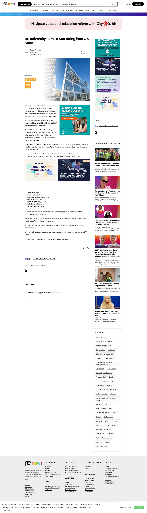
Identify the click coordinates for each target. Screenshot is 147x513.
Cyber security (112, 369)
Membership (89, 490)
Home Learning (108, 381)
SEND (107, 421)
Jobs (87, 10)
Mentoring (99, 404)
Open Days (108, 474)
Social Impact (49, 476)
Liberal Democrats (110, 390)
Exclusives (44, 10)
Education (48, 466)
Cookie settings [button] (125, 507)
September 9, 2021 (36, 54)
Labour (98, 390)
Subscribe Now (111, 10)
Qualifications (108, 417)
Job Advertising (70, 488)
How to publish (89, 478)
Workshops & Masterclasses (109, 483)
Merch (101, 10)
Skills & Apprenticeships (52, 474)
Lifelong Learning (101, 394)
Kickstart (110, 385)
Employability (49, 470)
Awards (107, 466)
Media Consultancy (71, 490)
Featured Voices (70, 468)
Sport (107, 425)
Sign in (128, 4)
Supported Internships (103, 429)
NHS (110, 408)
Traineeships (106, 438)
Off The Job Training (102, 413)
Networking (108, 472)
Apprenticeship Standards (105, 341)
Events (94, 10)
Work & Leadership (51, 472)
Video (86, 468)
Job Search (48, 490)
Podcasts (88, 466)
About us (27, 485)
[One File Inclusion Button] (40, 180)
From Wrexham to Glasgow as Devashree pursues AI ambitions (55, 4)
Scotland (99, 421)
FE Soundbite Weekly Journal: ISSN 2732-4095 (73, 471)
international (100, 385)
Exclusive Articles (70, 466)
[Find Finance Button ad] (107, 84)
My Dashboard (89, 484)
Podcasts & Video (67, 10)
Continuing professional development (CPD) (104, 363)
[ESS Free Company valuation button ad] (107, 48)
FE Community (29, 489)
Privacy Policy (29, 494)
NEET (107, 404)
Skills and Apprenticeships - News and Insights (53, 239)
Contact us (28, 487)
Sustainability (100, 434)
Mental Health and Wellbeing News (105, 399)
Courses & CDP (110, 470)
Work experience (101, 446)
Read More (6, 510)
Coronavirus (100, 369)
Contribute (54, 10)
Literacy (113, 394)
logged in (41, 292)
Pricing (67, 482)
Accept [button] (139, 507)
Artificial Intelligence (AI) (104, 346)
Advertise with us (30, 492)
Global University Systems (44, 258)
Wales (107, 442)
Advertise (79, 10)
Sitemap (27, 496)
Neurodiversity (101, 408)
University (99, 442)
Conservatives (108, 358)
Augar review (100, 350)
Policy (114, 413)
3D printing (99, 337)
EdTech (47, 468)
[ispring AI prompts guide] (74, 180)
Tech (97, 438)
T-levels (110, 434)
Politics (98, 417)
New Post (88, 482)
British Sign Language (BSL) (105, 354)
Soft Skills (99, 425)
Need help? (88, 492)
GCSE (98, 381)
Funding (112, 377)
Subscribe (138, 4)
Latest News (33, 10)
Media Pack (68, 484)
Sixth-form (115, 421)
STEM (114, 425)
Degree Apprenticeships (104, 373)
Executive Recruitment (52, 488)
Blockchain (111, 350)
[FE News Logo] (9, 4)
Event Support (69, 492)
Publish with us (29, 491)
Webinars (108, 480)
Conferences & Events (112, 468)
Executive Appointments (52, 486)
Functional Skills (101, 377)
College (98, 358)
